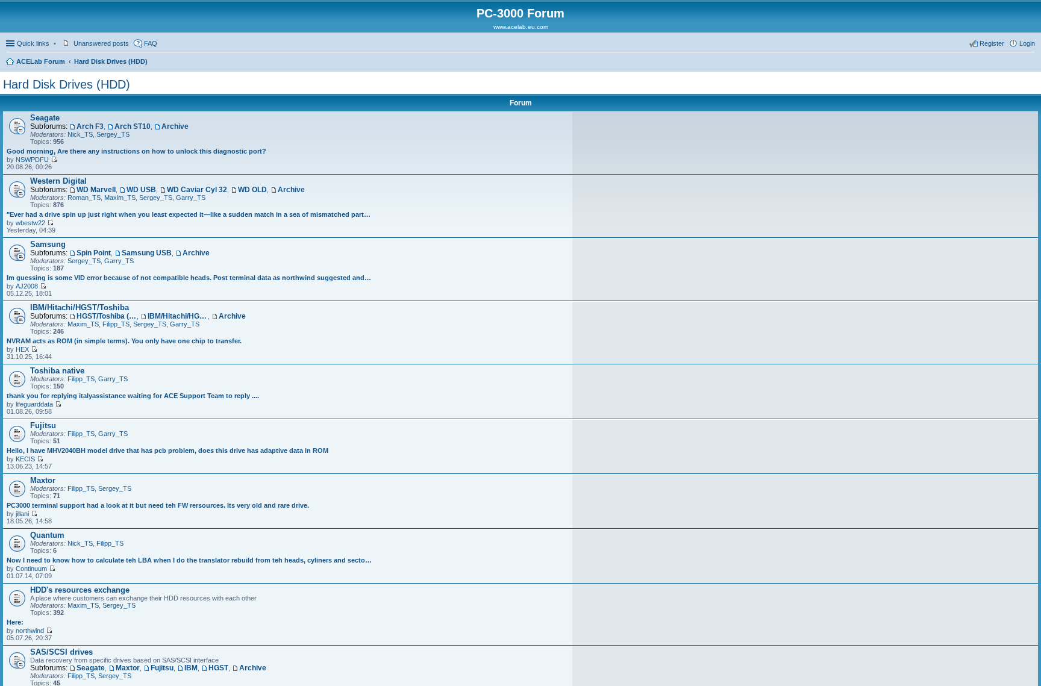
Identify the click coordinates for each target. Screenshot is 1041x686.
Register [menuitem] (992, 43)
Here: (15, 622)
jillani (22, 513)
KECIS (25, 459)
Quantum (47, 535)
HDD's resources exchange (80, 589)
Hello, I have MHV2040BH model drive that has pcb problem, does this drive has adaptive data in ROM (167, 450)
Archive (175, 126)
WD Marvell (96, 190)
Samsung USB (147, 253)
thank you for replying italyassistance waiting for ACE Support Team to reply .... (133, 395)
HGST (218, 668)
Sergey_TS (113, 134)
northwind (30, 630)
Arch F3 (90, 126)
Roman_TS (84, 197)
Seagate (45, 117)
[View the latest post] (54, 159)
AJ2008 (27, 286)
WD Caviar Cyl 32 (197, 190)
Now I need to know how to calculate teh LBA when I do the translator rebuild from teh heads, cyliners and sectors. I (189, 560)
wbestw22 (30, 222)
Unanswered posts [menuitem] (101, 43)
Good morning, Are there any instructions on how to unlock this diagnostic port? (136, 151)
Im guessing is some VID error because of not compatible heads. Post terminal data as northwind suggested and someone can (189, 277)
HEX (22, 349)
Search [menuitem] (1030, 62)
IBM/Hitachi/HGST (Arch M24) (178, 316)
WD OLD (252, 190)
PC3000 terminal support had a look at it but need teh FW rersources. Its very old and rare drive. (158, 505)
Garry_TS (190, 197)
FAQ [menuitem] (150, 43)
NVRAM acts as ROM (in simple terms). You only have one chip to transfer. (124, 341)
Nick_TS (80, 134)
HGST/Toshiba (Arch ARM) (107, 316)
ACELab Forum (40, 61)
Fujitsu (43, 425)
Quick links (33, 43)
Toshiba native (57, 370)
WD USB (141, 190)
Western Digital (58, 181)
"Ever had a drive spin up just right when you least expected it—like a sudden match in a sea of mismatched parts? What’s (189, 214)
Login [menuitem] (1027, 43)
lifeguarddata (34, 404)
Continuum (31, 568)
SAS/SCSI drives (61, 651)
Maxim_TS (120, 197)
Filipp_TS (116, 324)
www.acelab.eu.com (520, 26)
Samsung (48, 244)
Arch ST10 (132, 126)
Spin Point (94, 253)
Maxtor (42, 480)
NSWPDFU (32, 159)
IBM (191, 668)
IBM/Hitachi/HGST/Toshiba (79, 307)
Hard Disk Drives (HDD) (111, 61)
